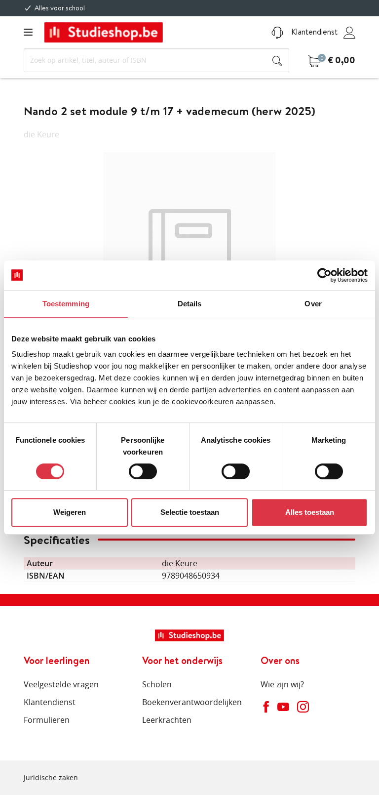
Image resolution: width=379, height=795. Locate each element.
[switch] (143, 471)
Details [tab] (190, 303)
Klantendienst (313, 31)
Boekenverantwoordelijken (192, 702)
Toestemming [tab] (65, 303)
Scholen (157, 684)
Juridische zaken (51, 777)
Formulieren (47, 719)
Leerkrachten (166, 719)
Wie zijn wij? (282, 684)
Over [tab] (312, 303)
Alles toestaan (309, 512)
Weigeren (69, 512)
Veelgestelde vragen (61, 684)
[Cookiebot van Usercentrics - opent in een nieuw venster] (324, 275)
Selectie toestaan (189, 512)
